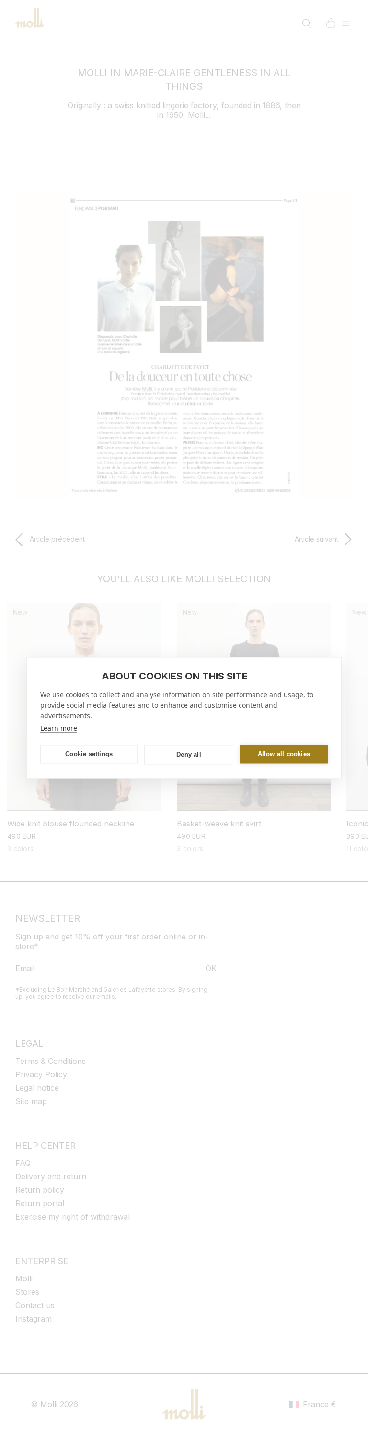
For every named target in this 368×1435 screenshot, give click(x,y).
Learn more (58, 727)
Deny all (188, 754)
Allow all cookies (284, 753)
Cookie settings (89, 753)
